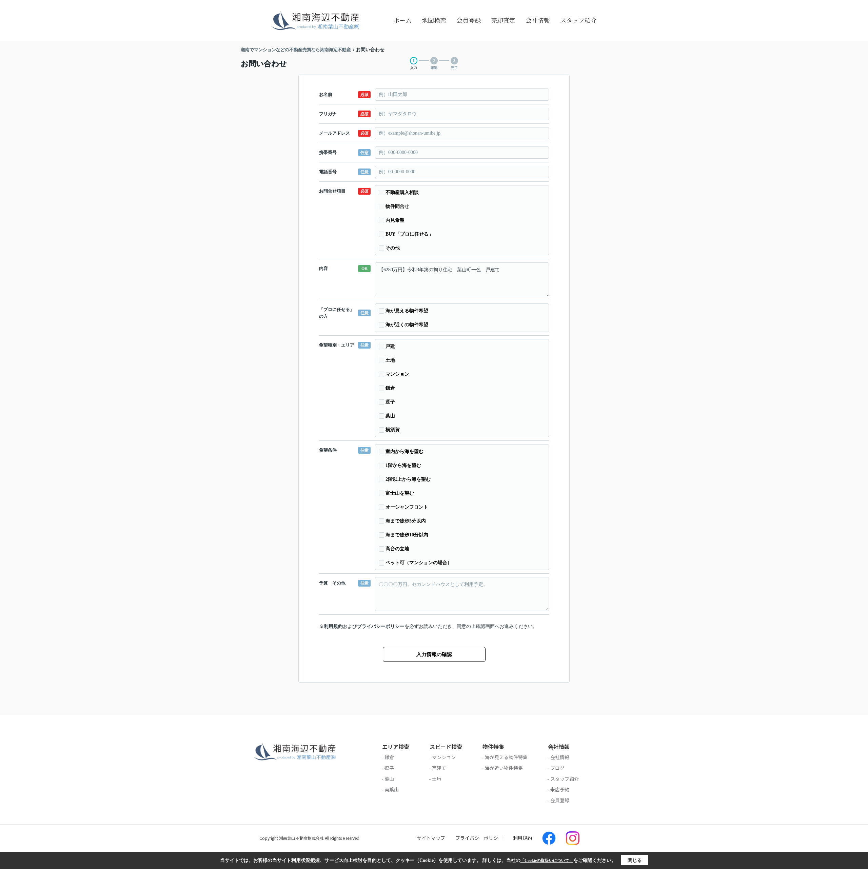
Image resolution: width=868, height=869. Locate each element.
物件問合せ (397, 206)
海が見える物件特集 (506, 757)
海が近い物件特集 (504, 768)
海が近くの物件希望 (407, 324)
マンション (397, 374)
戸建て (439, 768)
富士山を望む (400, 493)
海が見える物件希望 (407, 310)
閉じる (635, 860)
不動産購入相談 (402, 192)
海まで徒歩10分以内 (407, 534)
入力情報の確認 (434, 654)
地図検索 (434, 20)
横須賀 (393, 429)
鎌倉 (390, 388)
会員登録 (468, 20)
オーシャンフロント (407, 507)
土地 (390, 360)
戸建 (390, 346)
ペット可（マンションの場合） (419, 562)
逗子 (390, 401)
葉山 (390, 415)
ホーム (402, 20)
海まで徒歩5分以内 (406, 521)
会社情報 (538, 20)
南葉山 (391, 789)
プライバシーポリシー (381, 626)
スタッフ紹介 (578, 20)
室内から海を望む (404, 451)
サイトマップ (431, 837)
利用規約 (333, 626)
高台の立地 (397, 548)
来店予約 (559, 789)
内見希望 (395, 220)
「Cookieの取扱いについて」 (546, 860)
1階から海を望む (403, 465)
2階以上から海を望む (408, 479)
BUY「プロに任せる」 (409, 234)
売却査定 (503, 20)
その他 (393, 248)
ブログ (557, 768)
